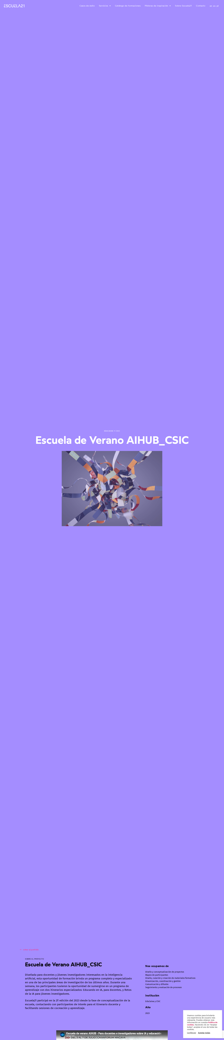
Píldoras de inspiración (156, 5)
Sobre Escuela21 (183, 5)
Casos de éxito (87, 5)
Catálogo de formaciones (128, 5)
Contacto (200, 5)
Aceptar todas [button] (204, 1033)
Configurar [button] (191, 1033)
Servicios (103, 5)
